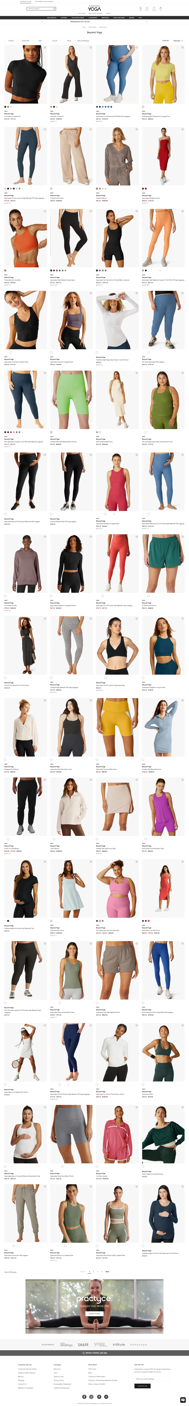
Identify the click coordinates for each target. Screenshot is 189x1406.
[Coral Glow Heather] (105, 270)
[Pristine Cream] (51, 188)
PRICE (69, 41)
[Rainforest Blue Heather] (17, 432)
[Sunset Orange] (5, 270)
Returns (21, 1377)
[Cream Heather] (97, 839)
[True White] (151, 596)
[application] (183, 1400)
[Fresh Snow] (5, 760)
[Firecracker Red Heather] (62, 1246)
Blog (90, 1373)
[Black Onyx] (51, 514)
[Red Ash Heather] (57, 1166)
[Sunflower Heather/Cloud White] (97, 760)
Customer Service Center (27, 1369)
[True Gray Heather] (111, 678)
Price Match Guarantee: (62, 21)
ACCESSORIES (93, 17)
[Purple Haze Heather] (51, 352)
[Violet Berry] (146, 839)
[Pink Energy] (146, 1003)
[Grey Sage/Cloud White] (97, 1246)
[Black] (5, 107)
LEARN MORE (94, 1314)
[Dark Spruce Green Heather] (146, 270)
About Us (57, 1369)
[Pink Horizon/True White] (97, 1166)
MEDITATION (105, 17)
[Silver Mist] (17, 188)
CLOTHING (64, 17)
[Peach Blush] (100, 188)
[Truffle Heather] (54, 596)
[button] (53, 121)
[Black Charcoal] (51, 1085)
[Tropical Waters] (105, 188)
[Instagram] (92, 1396)
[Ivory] (57, 107)
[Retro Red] (149, 1003)
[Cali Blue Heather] (100, 596)
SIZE (40, 41)
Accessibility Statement (62, 1384)
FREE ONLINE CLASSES (95, 13)
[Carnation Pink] (8, 678)
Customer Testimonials (96, 1377)
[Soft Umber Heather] (62, 1085)
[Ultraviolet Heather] (19, 1166)
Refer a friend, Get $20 (96, 1384)
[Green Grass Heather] (60, 270)
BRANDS (131, 17)
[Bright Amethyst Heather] (17, 1166)
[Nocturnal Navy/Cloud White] (100, 1246)
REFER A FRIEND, (96, 1353)
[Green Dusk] (8, 107)
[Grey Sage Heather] (60, 1003)
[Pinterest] (99, 1396)
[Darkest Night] (100, 107)
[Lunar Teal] (149, 596)
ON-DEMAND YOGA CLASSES (44, 1)
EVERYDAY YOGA (25, 1)
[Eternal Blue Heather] (65, 1085)
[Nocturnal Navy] (97, 107)
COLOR (54, 41)
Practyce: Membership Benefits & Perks (102, 1380)
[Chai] (5, 188)
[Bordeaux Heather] (17, 352)
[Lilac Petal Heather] (11, 188)
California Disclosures (61, 1388)
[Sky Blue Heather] (108, 107)
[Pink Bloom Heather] (157, 270)
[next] (146, 21)
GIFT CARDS (81, 13)
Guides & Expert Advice (26, 1373)
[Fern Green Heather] (146, 432)
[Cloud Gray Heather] (103, 270)
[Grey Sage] (146, 596)
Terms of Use (58, 1377)
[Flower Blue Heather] (103, 107)
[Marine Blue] (143, 1003)
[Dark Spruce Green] (143, 1166)
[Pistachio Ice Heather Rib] (51, 432)
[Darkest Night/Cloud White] (105, 1246)
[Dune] (143, 839)
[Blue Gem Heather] (143, 678)
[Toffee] (57, 839)
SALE (140, 17)
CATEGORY (25, 41)
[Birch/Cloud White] (103, 1246)
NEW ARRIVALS (51, 17)
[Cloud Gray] (143, 596)
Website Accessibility (25, 1388)
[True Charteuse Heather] (111, 514)
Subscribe (142, 1386)
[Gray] (51, 678)
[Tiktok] (106, 1396)
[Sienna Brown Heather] (19, 432)
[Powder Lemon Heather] (143, 107)
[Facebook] (84, 1396)
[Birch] (51, 107)
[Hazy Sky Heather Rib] (143, 760)
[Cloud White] (5, 352)
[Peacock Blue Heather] (105, 107)
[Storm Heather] (111, 107)
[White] (11, 107)
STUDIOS (108, 13)
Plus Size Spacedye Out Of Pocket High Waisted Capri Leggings (22, 1010)
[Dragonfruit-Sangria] (11, 432)
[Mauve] (5, 596)
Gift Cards (92, 1369)
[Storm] (143, 1085)
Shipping (21, 1380)
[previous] (42, 21)
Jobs (55, 1373)
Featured (176, 41)
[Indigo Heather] (100, 270)
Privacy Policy (59, 1380)
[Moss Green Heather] (62, 270)
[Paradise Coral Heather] (57, 270)
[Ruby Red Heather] (146, 188)
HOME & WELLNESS (119, 17)
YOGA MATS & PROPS (78, 17)
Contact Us (22, 1384)
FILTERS (11, 41)
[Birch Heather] (19, 188)
